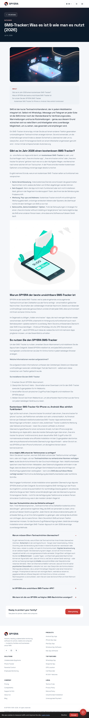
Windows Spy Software (53, 647)
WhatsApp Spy (51, 660)
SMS (12, 109)
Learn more (46, 715)
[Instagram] (11, 650)
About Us (7, 695)
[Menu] (82, 4)
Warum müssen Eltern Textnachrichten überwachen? (35, 535)
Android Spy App (51, 636)
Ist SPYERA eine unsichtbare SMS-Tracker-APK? (33, 588)
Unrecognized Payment (53, 698)
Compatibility (8, 688)
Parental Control (10, 667)
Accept (73, 715)
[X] (16, 650)
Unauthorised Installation (54, 695)
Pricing (6, 684)
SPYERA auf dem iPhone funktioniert (27, 444)
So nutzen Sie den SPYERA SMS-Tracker (26, 98)
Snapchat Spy (50, 664)
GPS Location (50, 667)
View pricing (73, 611)
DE (69, 4)
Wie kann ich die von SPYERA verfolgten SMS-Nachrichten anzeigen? (42, 597)
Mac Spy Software (52, 651)
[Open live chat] (83, 712)
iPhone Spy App (51, 640)
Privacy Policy (50, 688)
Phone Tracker (9, 664)
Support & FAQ (9, 691)
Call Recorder (50, 671)
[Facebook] (6, 650)
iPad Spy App (50, 644)
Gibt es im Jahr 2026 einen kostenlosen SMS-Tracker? (31, 92)
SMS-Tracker (18, 131)
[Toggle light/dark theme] (76, 4)
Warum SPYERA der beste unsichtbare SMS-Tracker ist (32, 95)
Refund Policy (50, 691)
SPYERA (29, 382)
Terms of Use (50, 684)
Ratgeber (8, 20)
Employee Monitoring (11, 671)
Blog (5, 698)
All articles (12, 15)
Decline (64, 715)
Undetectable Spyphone (12, 660)
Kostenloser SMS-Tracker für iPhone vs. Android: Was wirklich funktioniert (39, 101)
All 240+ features (51, 674)
